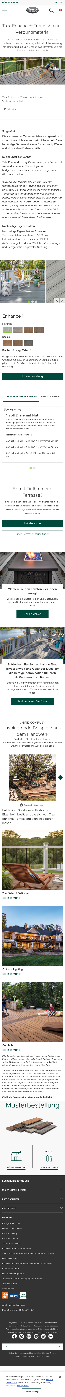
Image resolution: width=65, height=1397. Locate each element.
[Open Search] (51, 11)
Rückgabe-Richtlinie (11, 1223)
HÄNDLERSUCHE (10, 2)
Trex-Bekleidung (9, 1283)
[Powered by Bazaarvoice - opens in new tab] (31, 805)
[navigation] (32, 7)
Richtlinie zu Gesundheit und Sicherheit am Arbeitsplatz (28, 1263)
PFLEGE (59, 2)
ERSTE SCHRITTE (11, 1199)
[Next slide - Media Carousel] (60, 777)
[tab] (21, 397)
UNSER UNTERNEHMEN (14, 1190)
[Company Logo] (32, 10)
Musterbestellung (32, 376)
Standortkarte (8, 1288)
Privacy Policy (23, 1385)
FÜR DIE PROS (9, 1208)
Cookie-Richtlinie (10, 1238)
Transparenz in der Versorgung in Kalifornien (22, 1278)
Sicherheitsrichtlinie (11, 1243)
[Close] (60, 1377)
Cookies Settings (31, 1391)
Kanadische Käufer (10, 1268)
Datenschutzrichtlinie (12, 1228)
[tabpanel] (32, 437)
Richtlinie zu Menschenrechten (16, 1248)
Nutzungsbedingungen (13, 1273)
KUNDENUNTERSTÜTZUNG (15, 1181)
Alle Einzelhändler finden (13, 1305)
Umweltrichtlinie (9, 1258)
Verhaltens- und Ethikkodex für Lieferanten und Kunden (28, 1253)
